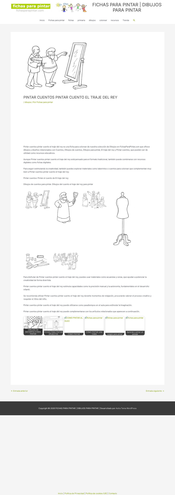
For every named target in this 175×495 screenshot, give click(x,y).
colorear (103, 20)
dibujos (92, 20)
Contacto (113, 493)
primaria (81, 20)
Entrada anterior (19, 391)
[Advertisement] (87, 126)
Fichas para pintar (56, 20)
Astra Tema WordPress (126, 408)
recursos (115, 20)
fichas (71, 20)
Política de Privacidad (74, 493)
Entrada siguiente (155, 391)
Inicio (42, 20)
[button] (134, 20)
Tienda (126, 20)
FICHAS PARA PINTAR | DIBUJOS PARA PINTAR (127, 7)
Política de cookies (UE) (96, 493)
